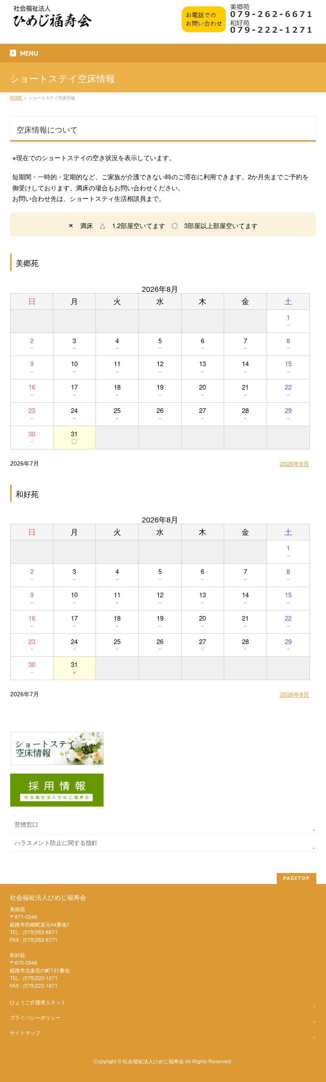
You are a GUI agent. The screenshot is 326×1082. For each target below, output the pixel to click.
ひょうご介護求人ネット (38, 1002)
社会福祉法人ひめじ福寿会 (153, 1061)
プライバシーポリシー (35, 1017)
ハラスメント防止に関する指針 (56, 842)
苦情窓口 (26, 824)
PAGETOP (296, 878)
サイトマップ (25, 1032)
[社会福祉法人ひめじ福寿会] (53, 20)
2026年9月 (294, 463)
